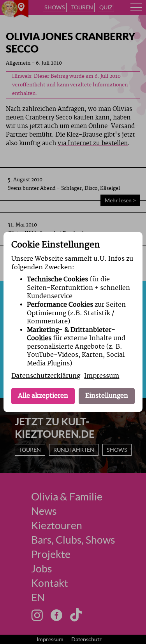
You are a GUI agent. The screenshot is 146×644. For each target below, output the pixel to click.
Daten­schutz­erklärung (45, 376)
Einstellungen (106, 396)
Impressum (101, 376)
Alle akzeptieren (43, 396)
